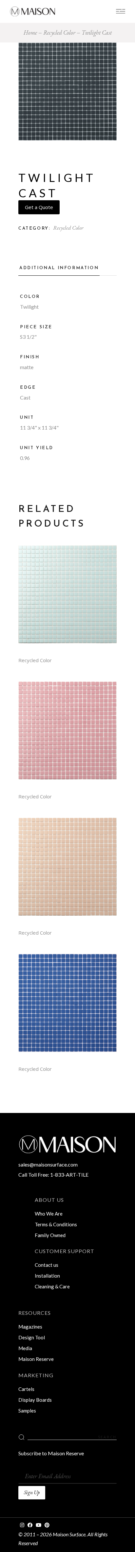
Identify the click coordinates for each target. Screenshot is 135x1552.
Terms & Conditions (56, 1224)
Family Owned (50, 1235)
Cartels (26, 1389)
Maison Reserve (36, 1359)
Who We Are (49, 1214)
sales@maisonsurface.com (48, 1164)
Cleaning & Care (52, 1286)
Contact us (46, 1265)
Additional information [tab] (59, 268)
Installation (47, 1276)
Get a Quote (39, 207)
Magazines (30, 1327)
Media (25, 1348)
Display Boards (35, 1400)
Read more (67, 599)
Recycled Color (68, 227)
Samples (27, 1410)
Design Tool (31, 1337)
